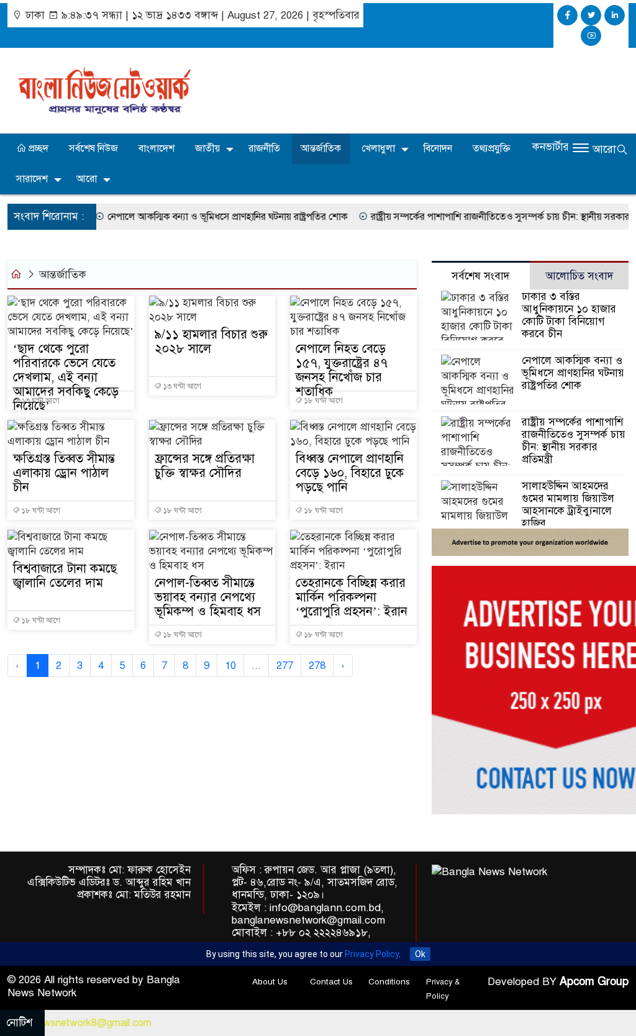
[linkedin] (614, 15)
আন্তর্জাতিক (321, 148)
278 (317, 665)
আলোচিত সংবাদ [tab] (579, 276)
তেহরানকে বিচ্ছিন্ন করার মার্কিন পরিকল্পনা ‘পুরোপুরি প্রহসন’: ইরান (351, 597)
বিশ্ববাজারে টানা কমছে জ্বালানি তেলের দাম (65, 576)
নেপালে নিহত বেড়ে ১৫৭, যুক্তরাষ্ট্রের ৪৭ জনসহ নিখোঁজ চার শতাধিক (342, 370)
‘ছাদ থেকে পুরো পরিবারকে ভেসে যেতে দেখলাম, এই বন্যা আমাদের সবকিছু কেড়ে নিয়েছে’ (66, 377)
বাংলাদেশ (157, 148)
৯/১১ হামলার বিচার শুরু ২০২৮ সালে (211, 342)
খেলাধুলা (378, 148)
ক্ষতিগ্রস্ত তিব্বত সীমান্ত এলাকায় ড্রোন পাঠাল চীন (64, 473)
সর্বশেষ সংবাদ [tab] (480, 276)
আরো (86, 179)
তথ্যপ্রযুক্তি (492, 148)
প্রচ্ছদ (37, 148)
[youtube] (591, 35)
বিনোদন (438, 148)
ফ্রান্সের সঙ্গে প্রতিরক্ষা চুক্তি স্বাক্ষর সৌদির (205, 466)
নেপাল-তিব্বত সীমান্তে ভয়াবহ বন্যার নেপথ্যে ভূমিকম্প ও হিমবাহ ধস (208, 597)
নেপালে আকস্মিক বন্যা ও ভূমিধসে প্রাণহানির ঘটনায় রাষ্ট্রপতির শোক (180, 217)
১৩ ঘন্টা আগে (40, 400)
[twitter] (591, 15)
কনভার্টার (550, 146)
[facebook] (567, 15)
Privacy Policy (372, 954)
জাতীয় (207, 148)
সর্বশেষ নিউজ (93, 148)
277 (284, 665)
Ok (420, 954)
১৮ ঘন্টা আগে (322, 400)
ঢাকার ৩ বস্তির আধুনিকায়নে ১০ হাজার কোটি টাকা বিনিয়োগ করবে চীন (569, 315)
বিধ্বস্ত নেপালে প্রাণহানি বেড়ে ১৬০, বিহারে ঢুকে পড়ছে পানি (350, 473)
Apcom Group (594, 981)
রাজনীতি (264, 148)
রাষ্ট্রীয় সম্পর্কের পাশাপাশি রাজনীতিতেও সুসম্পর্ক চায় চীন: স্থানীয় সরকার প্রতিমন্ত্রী (469, 217)
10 (230, 665)
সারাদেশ (32, 179)
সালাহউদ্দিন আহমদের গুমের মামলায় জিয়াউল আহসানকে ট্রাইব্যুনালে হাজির (568, 504)
